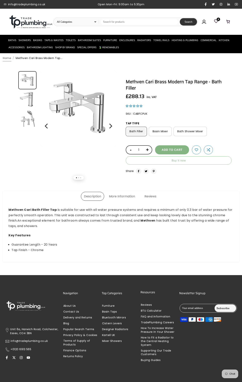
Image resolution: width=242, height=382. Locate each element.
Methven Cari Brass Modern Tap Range (174, 85)
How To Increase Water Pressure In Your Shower (158, 330)
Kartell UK (108, 335)
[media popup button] (109, 80)
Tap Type (132, 123)
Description (92, 196)
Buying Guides (151, 360)
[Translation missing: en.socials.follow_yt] (28, 358)
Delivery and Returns (77, 317)
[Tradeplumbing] (30, 22)
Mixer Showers (112, 341)
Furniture (108, 306)
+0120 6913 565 (21, 349)
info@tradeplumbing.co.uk (29, 341)
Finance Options (74, 350)
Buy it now (179, 160)
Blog (66, 323)
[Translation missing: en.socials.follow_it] (21, 358)
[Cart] (228, 21)
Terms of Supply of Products (76, 342)
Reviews (150, 196)
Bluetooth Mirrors (114, 317)
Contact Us (71, 312)
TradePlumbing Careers (157, 322)
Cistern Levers (112, 323)
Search (188, 21)
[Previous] (47, 126)
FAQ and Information (155, 316)
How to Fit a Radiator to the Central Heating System (157, 341)
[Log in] (204, 21)
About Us (69, 306)
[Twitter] (146, 171)
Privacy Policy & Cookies (80, 335)
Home (7, 58)
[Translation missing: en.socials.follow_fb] (7, 358)
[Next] (110, 126)
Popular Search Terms (78, 329)
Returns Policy (73, 356)
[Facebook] (138, 171)
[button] (134, 106)
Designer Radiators (115, 329)
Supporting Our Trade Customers (156, 352)
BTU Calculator (151, 311)
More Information (122, 196)
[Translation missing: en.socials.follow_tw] (14, 358)
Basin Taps (109, 312)
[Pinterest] (154, 171)
